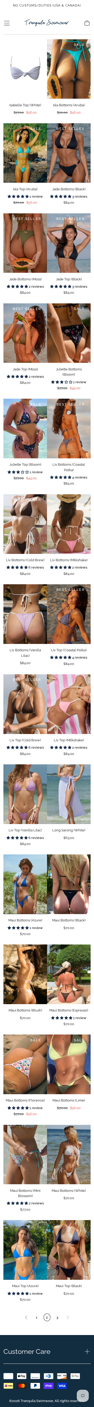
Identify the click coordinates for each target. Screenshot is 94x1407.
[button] (6, 23)
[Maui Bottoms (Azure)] (25, 884)
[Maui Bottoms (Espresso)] (69, 974)
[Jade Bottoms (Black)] (69, 153)
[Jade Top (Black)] (69, 243)
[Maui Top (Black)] (69, 1250)
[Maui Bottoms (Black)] (69, 884)
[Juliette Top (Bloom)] (25, 428)
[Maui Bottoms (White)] (69, 1154)
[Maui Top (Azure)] (25, 1250)
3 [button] (57, 1317)
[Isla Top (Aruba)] (25, 153)
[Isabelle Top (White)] (25, 69)
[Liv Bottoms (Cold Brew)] (25, 524)
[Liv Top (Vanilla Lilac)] (25, 794)
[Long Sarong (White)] (69, 794)
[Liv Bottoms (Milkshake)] (69, 524)
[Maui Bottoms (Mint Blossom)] (25, 1154)
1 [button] (36, 1317)
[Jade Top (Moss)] (25, 333)
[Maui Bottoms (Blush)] (25, 974)
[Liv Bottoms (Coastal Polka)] (69, 428)
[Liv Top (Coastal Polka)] (69, 614)
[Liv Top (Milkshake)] (69, 704)
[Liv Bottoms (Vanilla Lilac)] (25, 614)
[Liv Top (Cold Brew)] (25, 704)
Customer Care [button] (26, 1351)
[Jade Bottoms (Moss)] (25, 243)
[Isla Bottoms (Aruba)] (69, 69)
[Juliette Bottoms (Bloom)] (69, 333)
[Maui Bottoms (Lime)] (69, 1064)
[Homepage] (47, 23)
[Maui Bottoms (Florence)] (25, 1064)
